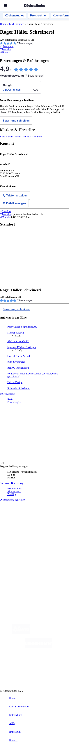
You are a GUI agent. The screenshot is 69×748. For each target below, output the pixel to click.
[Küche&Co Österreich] (47, 676)
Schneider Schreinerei (18, 388)
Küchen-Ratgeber (16, 546)
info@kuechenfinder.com (13, 589)
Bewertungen (14, 402)
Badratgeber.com (16, 555)
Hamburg (32, 516)
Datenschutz (15, 715)
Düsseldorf (32, 519)
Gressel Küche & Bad (18, 356)
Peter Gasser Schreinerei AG (22, 326)
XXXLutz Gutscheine (42, 524)
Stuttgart (56, 519)
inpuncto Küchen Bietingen (21, 347)
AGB (12, 723)
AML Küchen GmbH (18, 341)
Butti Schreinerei (16, 362)
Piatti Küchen (7, 136)
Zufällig (11, 494)
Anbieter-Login (18, 576)
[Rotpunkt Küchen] (20, 676)
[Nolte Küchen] (56, 662)
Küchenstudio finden (18, 509)
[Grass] (51, 633)
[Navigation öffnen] (5, 5)
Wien (23, 519)
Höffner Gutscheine (27, 530)
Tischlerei (37, 136)
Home (3, 24)
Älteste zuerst (14, 491)
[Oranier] (26, 662)
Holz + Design (14, 382)
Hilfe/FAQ (12, 552)
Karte (10, 399)
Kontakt (13, 740)
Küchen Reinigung (17, 543)
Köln (49, 519)
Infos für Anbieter (16, 565)
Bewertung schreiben (16, 120)
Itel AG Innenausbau (18, 367)
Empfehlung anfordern (19, 512)
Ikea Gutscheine (25, 524)
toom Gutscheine (25, 527)
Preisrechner (38, 15)
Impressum (15, 731)
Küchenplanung (15, 540)
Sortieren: (11, 483)
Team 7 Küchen (23, 136)
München (41, 516)
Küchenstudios (14, 15)
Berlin (24, 516)
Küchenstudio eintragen (19, 573)
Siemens (11, 521)
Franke (64, 519)
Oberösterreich (13, 519)
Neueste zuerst (14, 488)
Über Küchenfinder (17, 549)
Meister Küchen (15, 332)
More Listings (7, 393)
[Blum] (21, 633)
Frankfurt (42, 519)
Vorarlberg (51, 516)
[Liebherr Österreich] (38, 647)
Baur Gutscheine (41, 527)
